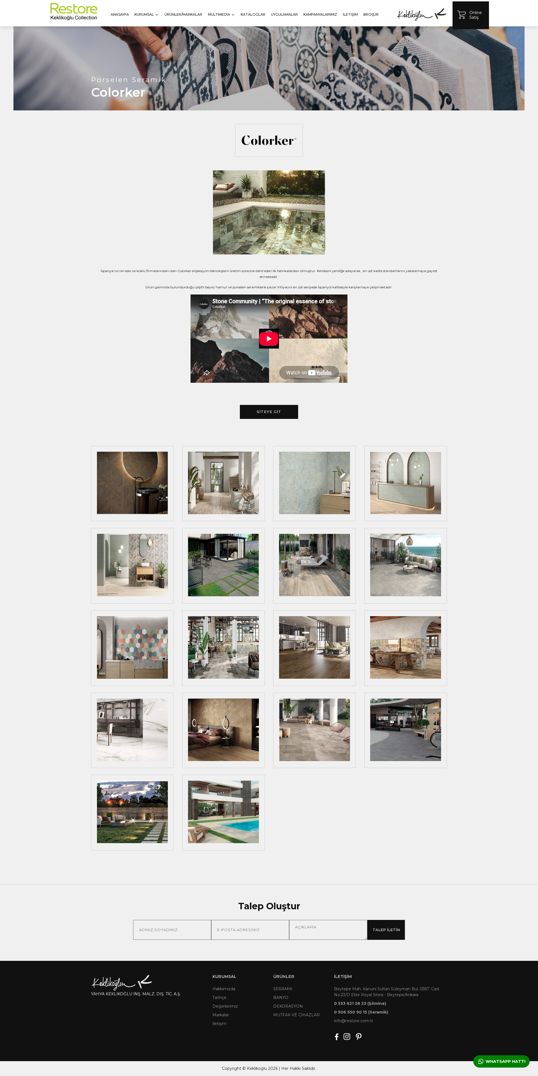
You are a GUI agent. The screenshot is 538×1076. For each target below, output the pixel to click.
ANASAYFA (120, 14)
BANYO (280, 997)
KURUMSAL (144, 14)
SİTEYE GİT (269, 411)
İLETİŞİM (350, 14)
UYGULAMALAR (284, 14)
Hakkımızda (223, 988)
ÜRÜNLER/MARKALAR (183, 14)
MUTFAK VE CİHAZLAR (296, 1014)
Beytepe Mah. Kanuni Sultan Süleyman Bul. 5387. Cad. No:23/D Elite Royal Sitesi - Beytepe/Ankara (387, 991)
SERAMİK (282, 988)
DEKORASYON (288, 1006)
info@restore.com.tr (353, 1020)
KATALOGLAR (253, 14)
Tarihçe (219, 997)
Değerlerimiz (225, 1006)
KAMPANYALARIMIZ (320, 14)
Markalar (220, 1014)
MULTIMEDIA (219, 14)
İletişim (219, 1023)
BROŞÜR (371, 14)
